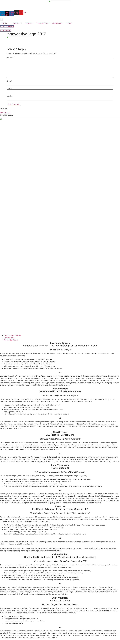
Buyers (4, 23)
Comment (11, 57)
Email (9, 88)
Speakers (29, 23)
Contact (69, 23)
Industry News (57, 23)
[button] (1, 19)
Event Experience (42, 23)
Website (9, 96)
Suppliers (16, 23)
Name (9, 81)
